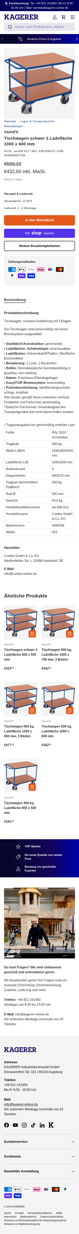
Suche (7, 1213)
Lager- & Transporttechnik (37, 121)
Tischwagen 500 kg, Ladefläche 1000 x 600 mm (57, 731)
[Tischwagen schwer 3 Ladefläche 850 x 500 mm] (20, 622)
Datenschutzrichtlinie (51, 1216)
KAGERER (19, 1206)
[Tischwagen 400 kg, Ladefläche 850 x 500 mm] (20, 775)
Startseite (10, 121)
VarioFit (11, 132)
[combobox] (39, 27)
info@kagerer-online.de (21, 1104)
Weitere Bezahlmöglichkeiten (39, 246)
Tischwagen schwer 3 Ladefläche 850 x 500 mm (20, 654)
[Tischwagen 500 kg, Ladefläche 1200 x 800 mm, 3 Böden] (20, 699)
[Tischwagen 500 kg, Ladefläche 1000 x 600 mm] (58, 699)
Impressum (10, 1216)
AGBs (59, 1213)
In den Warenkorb (39, 220)
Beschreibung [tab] (15, 300)
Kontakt (19, 1213)
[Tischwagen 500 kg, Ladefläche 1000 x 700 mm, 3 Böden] (58, 622)
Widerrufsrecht (28, 1216)
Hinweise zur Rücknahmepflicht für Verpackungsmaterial (35, 1220)
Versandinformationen (40, 1213)
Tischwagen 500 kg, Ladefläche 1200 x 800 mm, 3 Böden (19, 731)
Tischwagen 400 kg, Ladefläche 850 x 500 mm (20, 807)
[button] (63, 17)
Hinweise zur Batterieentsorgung (22, 1224)
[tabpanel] (39, 441)
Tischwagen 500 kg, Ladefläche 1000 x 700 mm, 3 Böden (57, 654)
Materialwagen (13, 126)
